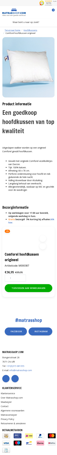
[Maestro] (17, 442)
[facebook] (6, 378)
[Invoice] (6, 450)
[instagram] (15, 378)
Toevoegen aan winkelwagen (28, 288)
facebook (16, 331)
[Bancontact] (29, 442)
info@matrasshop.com (20, 370)
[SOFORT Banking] (40, 442)
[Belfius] (52, 442)
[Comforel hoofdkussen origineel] (28, 67)
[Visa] (6, 442)
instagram (41, 331)
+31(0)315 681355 (15, 366)
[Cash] (6, 435)
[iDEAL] (29, 435)
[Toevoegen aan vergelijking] (43, 246)
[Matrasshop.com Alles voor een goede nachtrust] (14, 12)
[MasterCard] (52, 435)
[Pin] (17, 435)
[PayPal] (40, 435)
